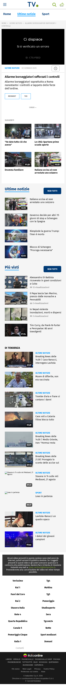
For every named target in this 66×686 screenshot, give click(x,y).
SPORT (38, 493)
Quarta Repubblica (17, 621)
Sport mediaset (48, 634)
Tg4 (48, 580)
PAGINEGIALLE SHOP (43, 659)
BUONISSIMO (28, 665)
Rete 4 (17, 614)
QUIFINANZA (53, 662)
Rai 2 (17, 601)
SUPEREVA (38, 665)
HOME (4, 23)
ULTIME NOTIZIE (15, 23)
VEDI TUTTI (52, 191)
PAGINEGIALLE (28, 659)
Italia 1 (17, 641)
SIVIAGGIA (43, 662)
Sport (45, 14)
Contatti (20, 648)
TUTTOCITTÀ (27, 662)
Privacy (37, 669)
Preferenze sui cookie (29, 671)
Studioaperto (48, 607)
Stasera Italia (18, 607)
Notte (48, 628)
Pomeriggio (48, 601)
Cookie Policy (49, 669)
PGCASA (56, 659)
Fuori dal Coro (18, 594)
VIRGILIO (16, 659)
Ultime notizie (26, 14)
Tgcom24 (48, 621)
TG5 (25, 96)
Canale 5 (17, 628)
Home (7, 14)
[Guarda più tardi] (56, 68)
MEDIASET (12, 96)
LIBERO (9, 659)
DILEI (35, 662)
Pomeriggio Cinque (17, 634)
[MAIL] (61, 4)
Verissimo (18, 580)
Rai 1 (17, 587)
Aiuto (43, 671)
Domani (48, 641)
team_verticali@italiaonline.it (42, 567)
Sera (48, 614)
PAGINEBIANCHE (14, 662)
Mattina (48, 587)
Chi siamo (16, 669)
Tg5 (48, 594)
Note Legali (27, 669)
